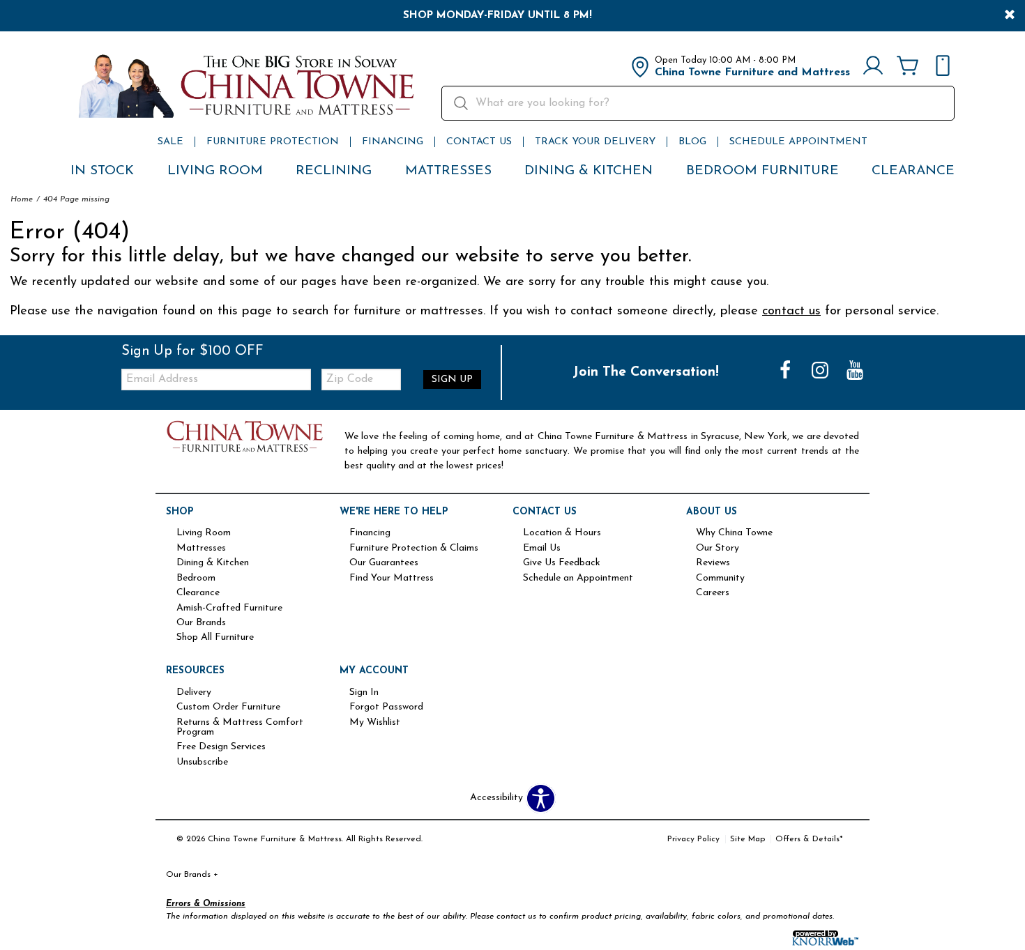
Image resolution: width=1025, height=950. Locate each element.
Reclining (334, 171)
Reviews (713, 563)
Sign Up (452, 379)
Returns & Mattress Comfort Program (239, 727)
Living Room (215, 171)
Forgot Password (386, 707)
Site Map (747, 839)
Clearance (913, 171)
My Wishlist (374, 723)
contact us (791, 311)
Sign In (364, 693)
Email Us (542, 548)
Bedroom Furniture (762, 171)
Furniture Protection (272, 142)
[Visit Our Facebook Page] (786, 372)
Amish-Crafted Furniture (229, 608)
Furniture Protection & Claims (413, 548)
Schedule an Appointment (578, 578)
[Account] (873, 67)
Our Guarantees (383, 563)
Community (720, 578)
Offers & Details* (809, 839)
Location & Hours (562, 533)
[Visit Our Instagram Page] (821, 372)
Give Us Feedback (561, 563)
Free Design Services (221, 747)
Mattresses (448, 171)
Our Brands (201, 623)
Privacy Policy (693, 839)
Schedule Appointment (798, 142)
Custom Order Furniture (228, 707)
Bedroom (195, 578)
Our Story (717, 548)
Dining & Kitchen (588, 171)
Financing (392, 142)
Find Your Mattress (391, 578)
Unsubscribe (202, 762)
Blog (692, 142)
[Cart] (908, 67)
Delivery (193, 693)
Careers (712, 593)
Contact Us (479, 142)
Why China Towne (734, 533)
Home (21, 199)
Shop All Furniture (215, 638)
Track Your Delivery (595, 142)
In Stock (102, 171)
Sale (170, 142)
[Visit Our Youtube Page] (855, 372)
